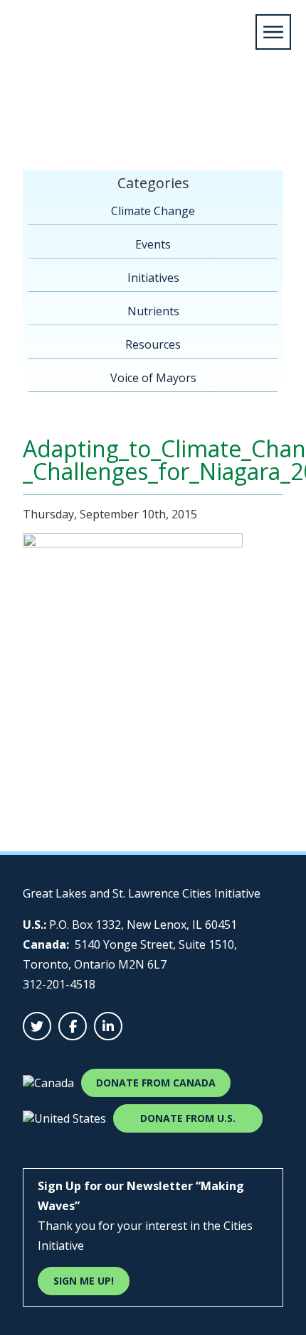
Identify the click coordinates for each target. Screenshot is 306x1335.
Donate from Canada (156, 1082)
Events (153, 244)
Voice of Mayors (153, 378)
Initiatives (153, 277)
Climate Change (153, 211)
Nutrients (153, 311)
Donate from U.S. (188, 1118)
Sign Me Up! (83, 1280)
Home (32, 111)
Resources (153, 344)
